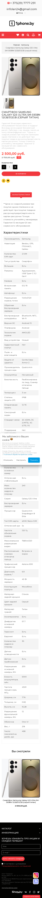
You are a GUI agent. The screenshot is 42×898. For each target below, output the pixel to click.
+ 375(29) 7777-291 (23, 3)
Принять (34, 460)
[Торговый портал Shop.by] (17, 893)
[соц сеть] (36, 881)
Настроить (21, 460)
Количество (7, 163)
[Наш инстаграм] (36, 875)
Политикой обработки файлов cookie (17, 454)
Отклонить (8, 460)
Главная (16, 45)
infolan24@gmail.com (22, 9)
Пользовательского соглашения (16, 866)
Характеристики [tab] (21, 195)
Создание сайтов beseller (31, 896)
